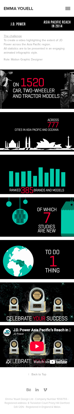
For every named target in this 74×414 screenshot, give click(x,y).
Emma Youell (18, 8)
